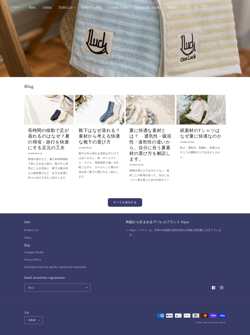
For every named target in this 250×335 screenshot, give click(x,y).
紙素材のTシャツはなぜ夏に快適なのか (201, 133)
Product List (31, 230)
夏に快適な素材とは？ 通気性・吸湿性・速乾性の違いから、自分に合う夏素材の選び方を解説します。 (150, 144)
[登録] (86, 288)
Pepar (205, 322)
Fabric (28, 237)
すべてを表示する (125, 202)
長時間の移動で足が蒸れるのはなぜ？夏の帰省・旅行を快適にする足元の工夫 (49, 139)
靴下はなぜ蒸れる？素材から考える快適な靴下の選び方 (99, 136)
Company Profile (34, 252)
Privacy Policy (32, 259)
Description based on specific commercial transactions (55, 267)
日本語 (32, 320)
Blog (27, 245)
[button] (66, 7)
